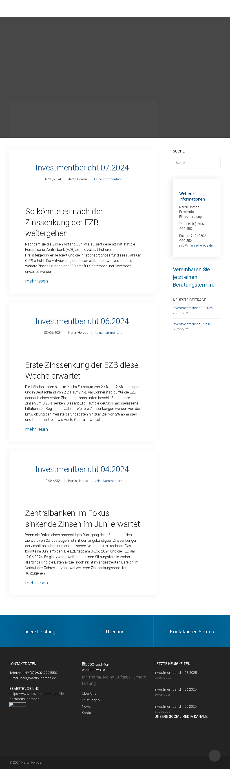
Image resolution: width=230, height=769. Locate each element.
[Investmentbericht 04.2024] (83, 492)
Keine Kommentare (108, 179)
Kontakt (88, 713)
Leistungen (91, 700)
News (86, 707)
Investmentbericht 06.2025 (192, 324)
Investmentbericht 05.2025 (176, 707)
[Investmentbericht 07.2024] (83, 190)
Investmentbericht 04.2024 (82, 469)
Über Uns (89, 694)
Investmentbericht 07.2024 (82, 167)
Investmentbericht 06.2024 (82, 321)
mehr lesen (36, 281)
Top (215, 756)
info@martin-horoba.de (196, 245)
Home (23, 112)
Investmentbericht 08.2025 (193, 308)
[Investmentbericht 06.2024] (83, 344)
